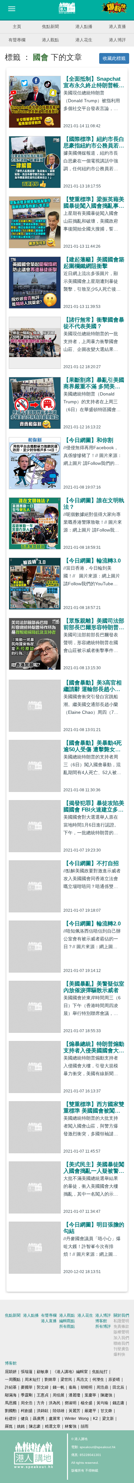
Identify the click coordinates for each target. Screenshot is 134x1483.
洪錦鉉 (42, 1410)
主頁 (17, 26)
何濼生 (98, 1379)
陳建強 (106, 1395)
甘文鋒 (106, 1410)
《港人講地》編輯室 (70, 1371)
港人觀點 (50, 39)
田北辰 (118, 1387)
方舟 (41, 1403)
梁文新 (108, 1418)
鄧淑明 (70, 1403)
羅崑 (9, 1426)
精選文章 (52, 1426)
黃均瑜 (102, 1403)
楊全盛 (86, 1403)
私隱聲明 (121, 1321)
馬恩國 (11, 1403)
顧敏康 (42, 1371)
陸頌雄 (58, 1410)
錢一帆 (58, 1387)
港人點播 (83, 26)
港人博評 (117, 39)
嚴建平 (90, 1410)
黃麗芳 (74, 1410)
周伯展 (58, 1395)
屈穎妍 (11, 1371)
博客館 (101, 1321)
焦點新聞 (50, 26)
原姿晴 (114, 1379)
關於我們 (121, 1315)
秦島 (72, 1387)
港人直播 (117, 26)
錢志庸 (118, 1403)
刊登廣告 (121, 1349)
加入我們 (121, 1338)
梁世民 (66, 1379)
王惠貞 (42, 1395)
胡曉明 (86, 1387)
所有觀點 (67, 1326)
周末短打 (32, 1379)
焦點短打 (100, 1371)
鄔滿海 (11, 1395)
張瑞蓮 (27, 1371)
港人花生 (83, 39)
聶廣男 (39, 1418)
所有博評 (103, 1326)
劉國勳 (11, 1410)
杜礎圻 (11, 1418)
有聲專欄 (16, 39)
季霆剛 (27, 1395)
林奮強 (70, 1426)
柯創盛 (27, 1410)
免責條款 (121, 1326)
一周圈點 (12, 1379)
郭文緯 (42, 1387)
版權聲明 (121, 1332)
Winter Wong (77, 1418)
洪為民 (54, 1403)
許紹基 (11, 1387)
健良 (25, 1418)
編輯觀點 (67, 1321)
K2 (95, 1418)
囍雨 (84, 1426)
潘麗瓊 (74, 1395)
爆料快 (119, 1354)
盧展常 (54, 1418)
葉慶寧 (90, 1395)
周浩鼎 (102, 1387)
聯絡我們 (121, 1343)
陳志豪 (35, 1426)
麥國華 (27, 1387)
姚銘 (21, 1426)
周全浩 (27, 1403)
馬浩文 (82, 1379)
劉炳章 (50, 1379)
